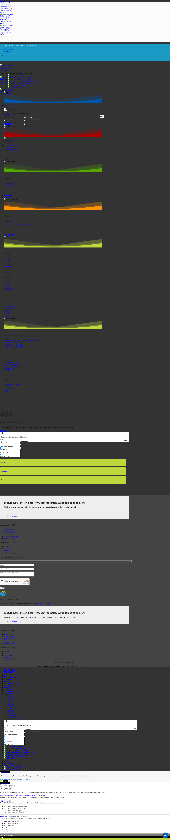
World (3, 462)
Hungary (11, 704)
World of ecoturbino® (11, 765)
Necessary (3, 795)
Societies (7, 689)
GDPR (3, 801)
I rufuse (5, 781)
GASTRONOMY (9, 90)
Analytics (10, 795)
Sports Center (9, 685)
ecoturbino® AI (9, 50)
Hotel (6, 675)
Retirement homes (11, 683)
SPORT (6, 160)
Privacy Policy (31, 795)
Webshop (19, 87)
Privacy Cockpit (5, 779)
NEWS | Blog (8, 52)
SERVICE (7, 317)
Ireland (10, 701)
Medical (7, 681)
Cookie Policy (26, 779)
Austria (10, 695)
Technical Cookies (7, 816)
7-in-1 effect (19, 75)
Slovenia (11, 710)
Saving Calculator (25, 83)
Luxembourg (12, 706)
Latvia (10, 708)
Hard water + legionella (23, 79)
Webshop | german (14, 769)
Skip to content (5, 1)
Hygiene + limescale (22, 77)
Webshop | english (14, 767)
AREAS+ (7, 197)
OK (1, 781)
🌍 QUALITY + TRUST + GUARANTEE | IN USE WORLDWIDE (26, 47)
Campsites (8, 679)
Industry (7, 687)
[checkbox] (14, 121)
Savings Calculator (9, 533)
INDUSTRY (8, 195)
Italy (9, 702)
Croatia (10, 697)
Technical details (9, 763)
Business (19, 85)
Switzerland (12, 716)
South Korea (12, 712)
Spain (10, 714)
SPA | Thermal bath (11, 677)
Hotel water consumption (26, 81)
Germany (11, 699)
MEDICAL (7, 124)
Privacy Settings (16, 779)
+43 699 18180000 (43, 603)
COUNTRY (8, 693)
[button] (66, 73)
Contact (3, 480)
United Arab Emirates (15, 717)
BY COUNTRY (9, 235)
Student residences (11, 691)
